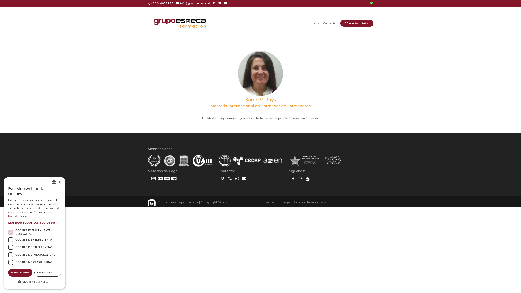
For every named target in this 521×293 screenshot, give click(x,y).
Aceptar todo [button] (20, 272)
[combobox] (54, 182)
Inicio (315, 23)
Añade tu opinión (357, 23)
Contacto (329, 23)
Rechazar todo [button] (48, 272)
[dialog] (34, 233)
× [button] (59, 182)
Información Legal (275, 202)
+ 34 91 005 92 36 (162, 3)
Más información (18, 216)
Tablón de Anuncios (309, 202)
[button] (34, 222)
